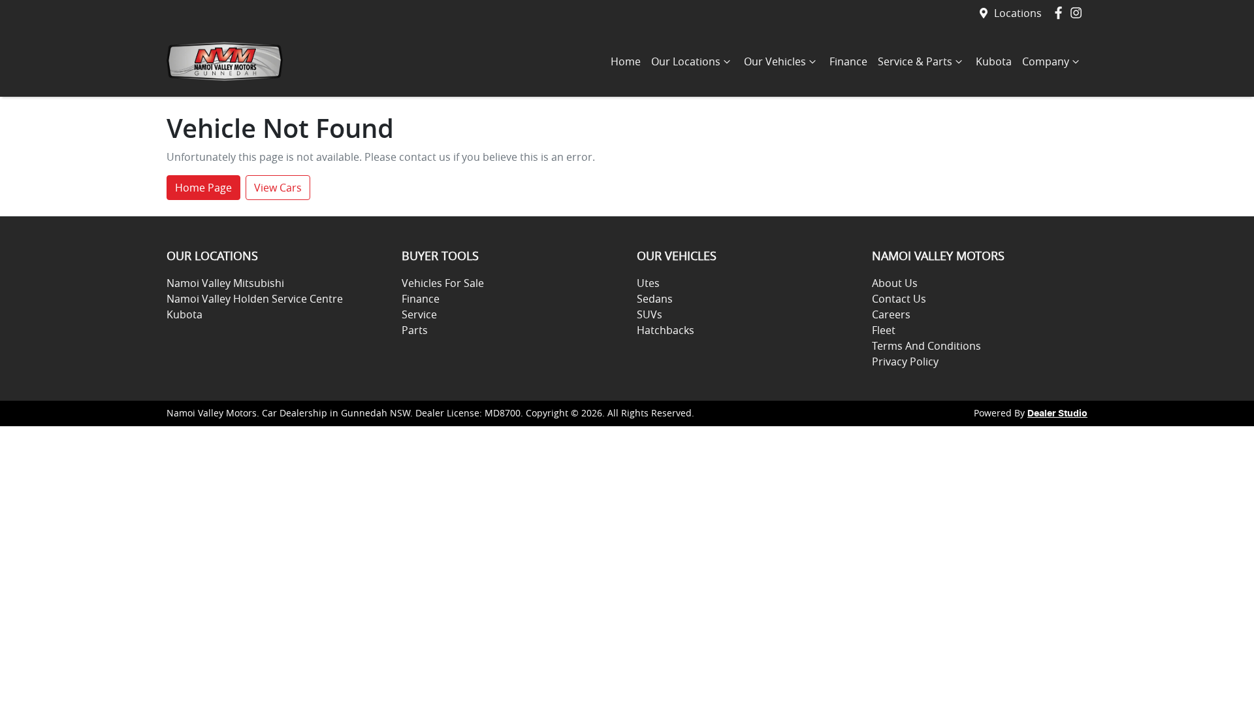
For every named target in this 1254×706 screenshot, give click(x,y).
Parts (415, 330)
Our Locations (685, 61)
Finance (848, 61)
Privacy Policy (905, 361)
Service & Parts (915, 61)
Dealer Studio (1057, 413)
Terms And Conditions (926, 346)
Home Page (203, 187)
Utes (648, 283)
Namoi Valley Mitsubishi (225, 283)
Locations (1018, 13)
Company (1045, 61)
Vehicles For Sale (443, 283)
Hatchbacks (665, 330)
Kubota (994, 61)
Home (626, 61)
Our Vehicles (775, 61)
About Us (895, 283)
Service (419, 314)
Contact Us (899, 299)
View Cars (278, 187)
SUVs (649, 314)
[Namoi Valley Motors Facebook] (1061, 13)
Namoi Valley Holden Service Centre (255, 299)
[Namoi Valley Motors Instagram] (1078, 13)
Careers (891, 314)
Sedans (655, 299)
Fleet (883, 330)
